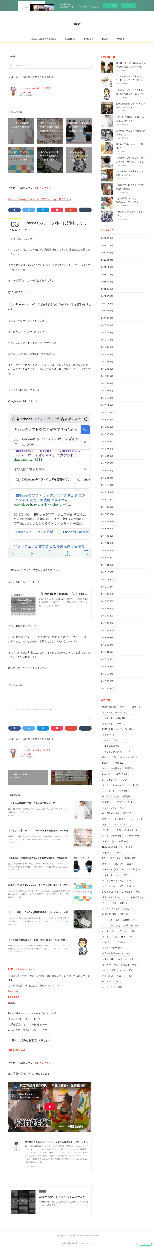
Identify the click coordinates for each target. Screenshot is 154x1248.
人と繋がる (130, 891)
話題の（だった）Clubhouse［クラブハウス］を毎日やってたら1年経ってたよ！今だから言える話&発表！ (59, 884)
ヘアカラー (126, 930)
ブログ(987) (32, 709)
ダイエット (110, 869)
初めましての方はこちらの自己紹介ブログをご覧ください (39, 199)
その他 (108, 970)
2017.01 (107, 564)
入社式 (107, 829)
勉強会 (130, 857)
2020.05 (107, 325)
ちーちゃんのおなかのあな (116, 712)
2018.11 (107, 405)
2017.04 (107, 542)
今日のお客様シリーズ (116, 953)
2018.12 (107, 397)
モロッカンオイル (127, 829)
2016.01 (107, 651)
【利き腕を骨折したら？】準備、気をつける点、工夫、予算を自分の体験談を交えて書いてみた (53, 939)
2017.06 (107, 528)
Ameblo (120, 38)
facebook (13, 991)
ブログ (125, 970)
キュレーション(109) (44, 709)
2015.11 (107, 666)
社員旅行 (108, 734)
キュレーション (112, 986)
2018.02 (107, 470)
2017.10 (107, 499)
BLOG (105, 38)
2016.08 (107, 601)
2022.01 (107, 259)
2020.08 (107, 310)
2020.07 (107, 317)
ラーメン (136, 818)
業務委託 (131, 768)
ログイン (129, 5)
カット (122, 874)
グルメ (108, 958)
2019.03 (107, 375)
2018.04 (107, 455)
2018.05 (107, 448)
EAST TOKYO (111, 857)
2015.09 (107, 680)
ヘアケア (121, 773)
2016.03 (107, 637)
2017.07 (107, 521)
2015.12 (107, 659)
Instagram (88, 38)
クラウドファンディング (116, 751)
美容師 (120, 818)
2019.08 (107, 354)
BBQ (106, 762)
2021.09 (107, 281)
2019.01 (107, 390)
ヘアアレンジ (110, 908)
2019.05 (107, 368)
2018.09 (107, 419)
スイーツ (108, 841)
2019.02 (107, 383)
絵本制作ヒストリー (113, 723)
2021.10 (107, 274)
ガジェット (126, 958)
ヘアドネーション (112, 880)
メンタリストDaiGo (113, 717)
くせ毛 (133, 785)
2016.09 (107, 593)
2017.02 (107, 557)
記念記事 (109, 914)
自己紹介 (129, 919)
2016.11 (107, 579)
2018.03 (107, 463)
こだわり (109, 902)
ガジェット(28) (13, 709)
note (106, 773)
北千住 (126, 846)
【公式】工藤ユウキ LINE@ (43, 38)
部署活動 (131, 925)
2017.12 (107, 484)
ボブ (123, 790)
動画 (131, 885)
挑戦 (119, 762)
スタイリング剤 (111, 835)
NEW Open (109, 846)
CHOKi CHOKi (134, 835)
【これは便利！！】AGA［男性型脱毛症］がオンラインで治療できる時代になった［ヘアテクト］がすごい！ (60, 912)
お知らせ (124, 975)
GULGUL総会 (110, 813)
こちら (43, 188)
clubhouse (109, 706)
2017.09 (107, 506)
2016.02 (107, 644)
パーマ (108, 930)
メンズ (126, 779)
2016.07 (107, 608)
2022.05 (107, 252)
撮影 (124, 914)
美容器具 (129, 813)
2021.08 (107, 288)
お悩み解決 (110, 891)
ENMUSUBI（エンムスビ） (117, 729)
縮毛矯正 (137, 897)
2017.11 (107, 492)
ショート (108, 790)
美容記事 (128, 964)
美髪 (131, 863)
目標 (131, 880)
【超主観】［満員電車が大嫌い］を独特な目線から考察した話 (37, 857)
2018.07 (107, 434)
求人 (106, 824)
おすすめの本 (110, 745)
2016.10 (107, 586)
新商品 (128, 908)
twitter (11, 1002)
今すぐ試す (111, 5)
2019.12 (107, 332)
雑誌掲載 (129, 796)
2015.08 (107, 688)
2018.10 (107, 412)
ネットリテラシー (112, 807)
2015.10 (107, 673)
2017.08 (107, 513)
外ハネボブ (109, 779)
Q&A (124, 902)
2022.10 (107, 245)
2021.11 (107, 266)
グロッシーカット (112, 885)
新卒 (106, 863)
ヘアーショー (110, 919)
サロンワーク (111, 925)
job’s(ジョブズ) (129, 757)
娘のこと (109, 757)
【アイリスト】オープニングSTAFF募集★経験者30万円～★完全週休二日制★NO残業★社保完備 (54, 830)
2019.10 (107, 339)
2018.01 (107, 477)
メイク (107, 874)
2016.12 (107, 572)
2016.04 (107, 630)
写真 (107, 975)
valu (121, 852)
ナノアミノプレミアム (114, 740)
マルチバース (125, 801)
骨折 (124, 706)
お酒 (123, 841)
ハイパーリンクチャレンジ (116, 942)
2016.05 (107, 622)
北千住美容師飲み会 (114, 897)
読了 (119, 863)
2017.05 (107, 535)
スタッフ (109, 936)
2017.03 (107, 550)
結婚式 (107, 801)
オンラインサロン (113, 785)
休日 (126, 936)
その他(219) (23, 709)
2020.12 (107, 303)
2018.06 (107, 441)
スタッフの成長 (111, 768)
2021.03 (107, 296)
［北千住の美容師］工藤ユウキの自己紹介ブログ (31, 803)
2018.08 (107, 426)
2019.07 (107, 361)
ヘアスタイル (111, 981)
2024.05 (107, 238)
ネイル (107, 852)
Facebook (70, 38)
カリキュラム (123, 824)
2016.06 (107, 615)
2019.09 (107, 346)
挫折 (106, 818)
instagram (13, 996)
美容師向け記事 (112, 947)
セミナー (109, 964)
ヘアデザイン (110, 796)
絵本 (136, 706)
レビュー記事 (131, 869)
